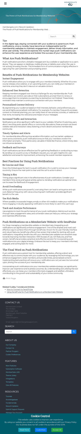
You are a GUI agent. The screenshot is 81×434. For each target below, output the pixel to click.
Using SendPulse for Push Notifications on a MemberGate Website (35, 292)
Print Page (10, 278)
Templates (10, 382)
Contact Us (10, 348)
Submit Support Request (15, 409)
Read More (24, 430)
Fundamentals (11, 403)
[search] (73, 332)
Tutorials (9, 396)
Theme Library (11, 375)
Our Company (11, 345)
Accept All (57, 430)
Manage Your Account (14, 413)
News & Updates (26, 27)
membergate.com (10, 27)
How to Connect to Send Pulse (20, 289)
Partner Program (12, 351)
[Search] (74, 36)
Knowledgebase (12, 400)
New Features (11, 366)
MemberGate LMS (13, 372)
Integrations (10, 379)
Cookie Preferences (13, 355)
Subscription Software (14, 369)
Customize (40, 430)
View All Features (12, 385)
